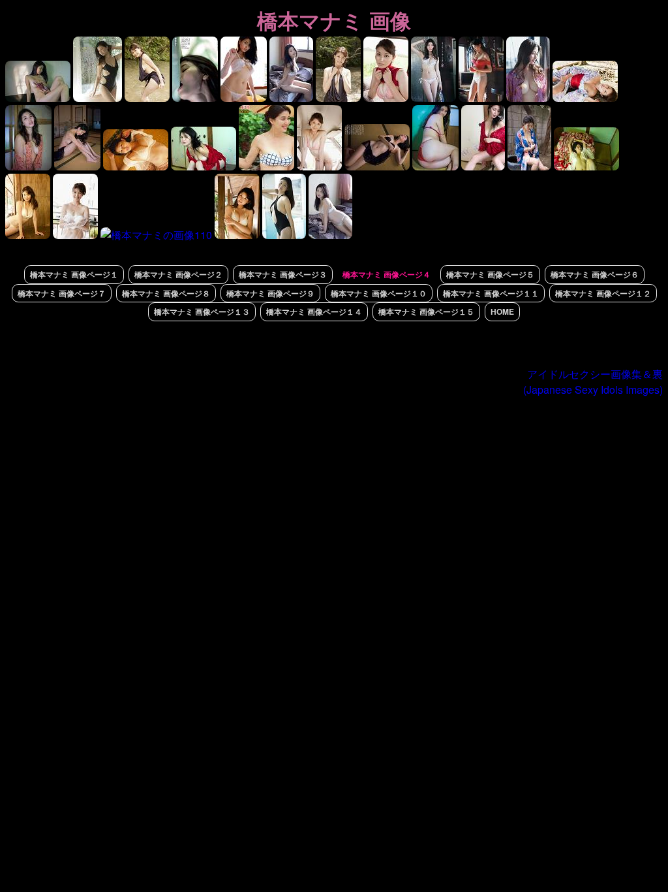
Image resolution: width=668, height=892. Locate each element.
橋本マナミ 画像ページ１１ (491, 293)
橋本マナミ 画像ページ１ (74, 274)
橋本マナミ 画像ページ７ (62, 293)
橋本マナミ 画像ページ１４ (314, 311)
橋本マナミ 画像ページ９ (270, 293)
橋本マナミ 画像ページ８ (166, 293)
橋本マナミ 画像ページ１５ (426, 311)
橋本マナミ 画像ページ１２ (603, 293)
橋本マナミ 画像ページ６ (595, 274)
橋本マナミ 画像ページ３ (283, 274)
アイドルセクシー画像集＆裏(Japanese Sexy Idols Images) (593, 381)
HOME (502, 311)
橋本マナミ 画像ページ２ (178, 274)
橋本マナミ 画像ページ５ (490, 274)
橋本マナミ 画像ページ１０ (379, 293)
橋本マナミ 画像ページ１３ (202, 311)
